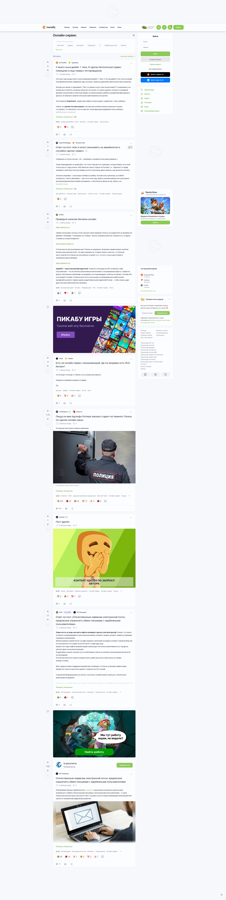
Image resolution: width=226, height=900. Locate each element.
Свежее (83, 27)
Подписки (92, 27)
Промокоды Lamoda (147, 345)
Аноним (62, 517)
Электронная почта (79, 692)
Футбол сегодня (146, 366)
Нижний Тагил (102, 496)
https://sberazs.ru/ (63, 227)
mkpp (61, 358)
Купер (63, 591)
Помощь (143, 330)
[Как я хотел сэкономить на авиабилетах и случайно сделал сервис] (86, 150)
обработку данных (156, 320)
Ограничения (100, 692)
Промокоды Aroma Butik (149, 352)
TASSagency (63, 412)
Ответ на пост (93, 194)
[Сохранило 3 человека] (65, 864)
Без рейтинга (60, 194)
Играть (155, 222)
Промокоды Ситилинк (148, 359)
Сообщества (103, 27)
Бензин (77, 288)
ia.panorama (70, 763)
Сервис (65, 390)
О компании (160, 335)
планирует (89, 790)
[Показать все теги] (129, 495)
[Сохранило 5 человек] (66, 508)
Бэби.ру (143, 369)
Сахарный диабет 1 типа (69, 122)
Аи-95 (84, 390)
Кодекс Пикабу (146, 333)
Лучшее (75, 27)
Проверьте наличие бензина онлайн (76, 219)
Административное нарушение (84, 496)
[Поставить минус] (48, 70)
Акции (116, 591)
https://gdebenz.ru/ (63, 263)
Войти (178, 27)
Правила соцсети (162, 330)
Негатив (64, 496)
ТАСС (70, 496)
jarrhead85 (62, 63)
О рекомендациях (162, 333)
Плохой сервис (94, 591)
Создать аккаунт (155, 59)
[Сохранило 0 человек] (64, 134)
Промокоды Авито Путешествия (151, 362)
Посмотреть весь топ (148, 291)
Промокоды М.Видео (148, 347)
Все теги (59, 50)
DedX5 (61, 215)
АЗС (94, 288)
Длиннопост (104, 122)
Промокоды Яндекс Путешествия (152, 355)
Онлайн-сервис (93, 122)
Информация (86, 288)
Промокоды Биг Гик (147, 343)
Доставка (70, 591)
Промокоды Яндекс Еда (149, 357)
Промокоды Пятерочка (148, 350)
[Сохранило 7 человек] (64, 300)
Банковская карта (67, 288)
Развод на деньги (81, 591)
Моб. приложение (146, 337)
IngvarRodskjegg (64, 143)
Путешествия (71, 194)
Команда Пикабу (146, 335)
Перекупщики (117, 194)
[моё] (57, 122)
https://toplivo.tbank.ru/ (65, 244)
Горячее (67, 27)
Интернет (90, 692)
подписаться (162, 313)
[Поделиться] (71, 134)
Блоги (113, 27)
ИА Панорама (66, 692)
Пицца (124, 496)
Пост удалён (62, 521)
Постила (143, 364)
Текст (111, 288)
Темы (119, 27)
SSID (61, 612)
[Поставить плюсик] (48, 62)
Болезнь (83, 122)
